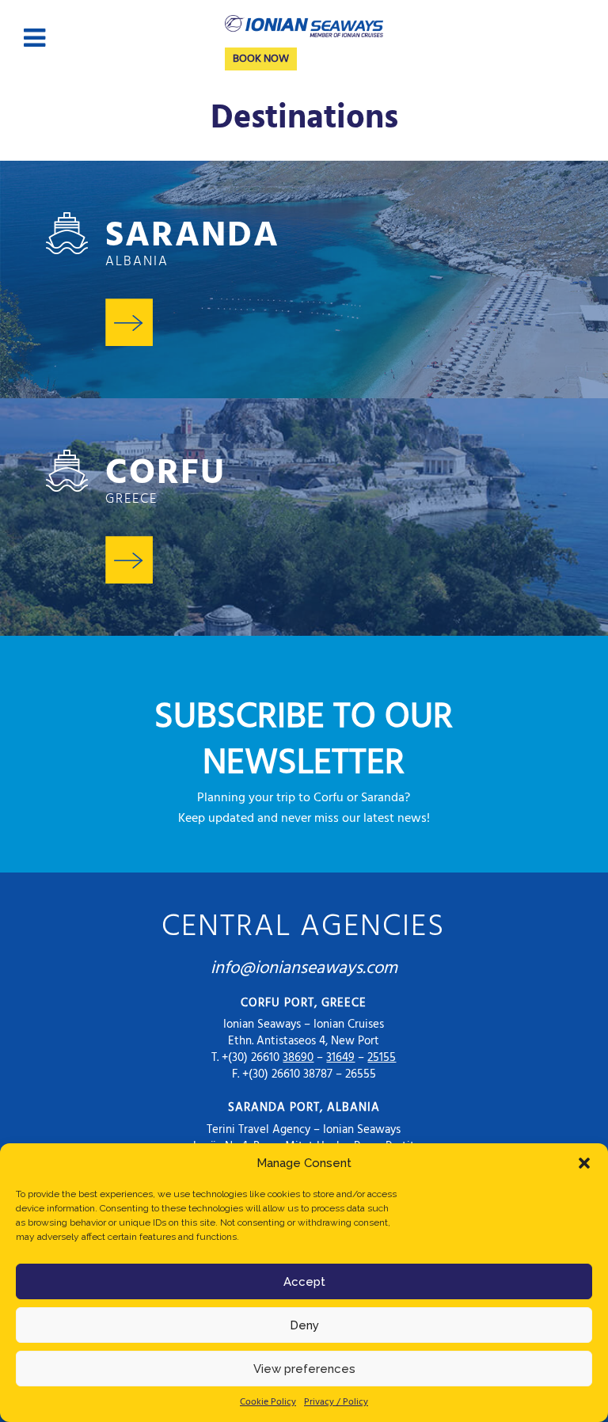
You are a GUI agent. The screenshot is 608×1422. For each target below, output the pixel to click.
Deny (304, 1325)
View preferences (304, 1369)
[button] (584, 1163)
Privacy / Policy (336, 1402)
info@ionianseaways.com (304, 969)
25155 (381, 1057)
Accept (304, 1282)
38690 (298, 1057)
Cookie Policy (268, 1402)
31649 (340, 1057)
